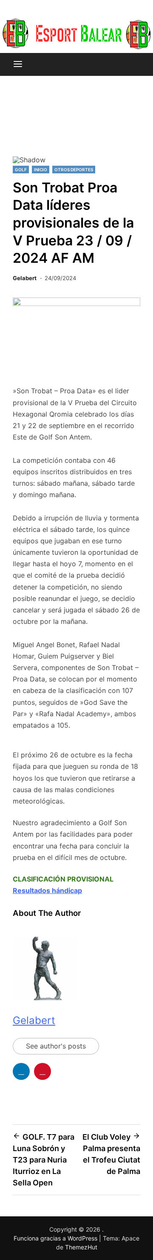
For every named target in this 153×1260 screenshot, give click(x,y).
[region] (76, 128)
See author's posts (56, 1046)
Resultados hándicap (47, 890)
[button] (22, 124)
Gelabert (25, 278)
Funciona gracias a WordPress (56, 1238)
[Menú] (18, 64)
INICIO (40, 169)
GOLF (21, 169)
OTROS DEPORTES (73, 169)
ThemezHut (81, 1247)
